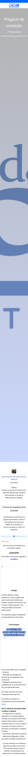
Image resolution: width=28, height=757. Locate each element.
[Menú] (14, 1)
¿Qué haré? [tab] (5, 541)
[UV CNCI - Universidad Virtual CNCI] (14, 5)
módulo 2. (15, 559)
